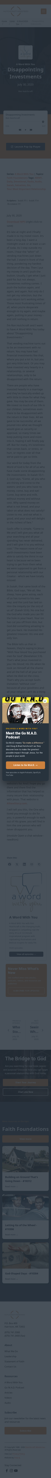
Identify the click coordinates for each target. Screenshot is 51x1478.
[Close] (45, 701)
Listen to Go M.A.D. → (25, 765)
